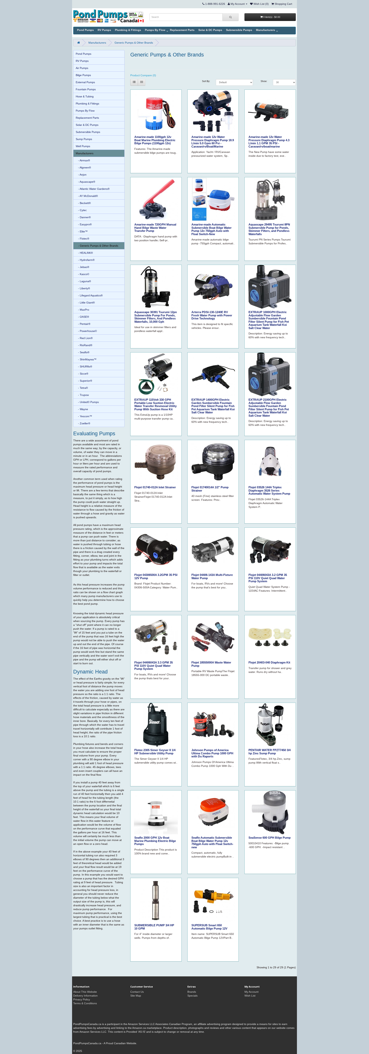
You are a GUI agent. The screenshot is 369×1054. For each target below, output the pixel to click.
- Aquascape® (85, 181)
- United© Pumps (87, 402)
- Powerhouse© (86, 331)
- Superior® (84, 380)
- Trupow (82, 394)
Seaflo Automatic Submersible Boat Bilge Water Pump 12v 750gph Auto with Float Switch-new (212, 842)
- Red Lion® (84, 338)
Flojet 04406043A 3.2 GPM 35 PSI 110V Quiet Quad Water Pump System (267, 578)
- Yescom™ (84, 416)
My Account (251, 991)
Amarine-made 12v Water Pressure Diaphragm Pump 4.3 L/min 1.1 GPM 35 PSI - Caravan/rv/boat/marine (268, 141)
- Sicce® (82, 373)
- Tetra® (82, 387)
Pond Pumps (85, 30)
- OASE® (82, 316)
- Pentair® (83, 323)
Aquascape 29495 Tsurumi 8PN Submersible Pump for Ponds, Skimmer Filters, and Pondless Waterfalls (269, 229)
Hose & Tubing (85, 96)
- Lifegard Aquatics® (89, 295)
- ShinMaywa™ (86, 359)
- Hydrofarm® (85, 259)
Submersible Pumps (239, 30)
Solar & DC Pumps (210, 30)
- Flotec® (82, 238)
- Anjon (81, 174)
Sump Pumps (84, 139)
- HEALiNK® (84, 252)
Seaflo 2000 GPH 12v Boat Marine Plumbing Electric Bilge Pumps (155, 841)
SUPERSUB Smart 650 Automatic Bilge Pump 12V (209, 927)
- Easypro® (84, 224)
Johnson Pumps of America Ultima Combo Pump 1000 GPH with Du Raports (212, 753)
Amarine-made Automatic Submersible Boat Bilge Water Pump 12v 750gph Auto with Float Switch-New (211, 229)
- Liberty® (83, 288)
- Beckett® (83, 203)
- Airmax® (83, 160)
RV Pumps (104, 30)
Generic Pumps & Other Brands (134, 42)
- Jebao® (82, 267)
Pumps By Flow (155, 30)
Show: (264, 81)
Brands (191, 991)
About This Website (85, 991)
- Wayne (82, 409)
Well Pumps (83, 146)
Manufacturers (265, 30)
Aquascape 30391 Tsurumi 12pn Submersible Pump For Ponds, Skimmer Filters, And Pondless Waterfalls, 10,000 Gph (155, 316)
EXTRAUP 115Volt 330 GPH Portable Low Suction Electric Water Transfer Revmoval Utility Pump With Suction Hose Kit (155, 404)
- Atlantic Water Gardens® (93, 188)
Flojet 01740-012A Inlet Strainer (155, 487)
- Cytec (81, 210)
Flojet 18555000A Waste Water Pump (211, 664)
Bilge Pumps (83, 75)
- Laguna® (83, 281)
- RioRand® (84, 345)
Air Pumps (82, 68)
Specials (192, 995)
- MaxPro (82, 309)
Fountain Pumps (86, 89)
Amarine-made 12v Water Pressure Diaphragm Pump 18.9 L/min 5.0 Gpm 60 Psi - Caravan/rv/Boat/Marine (212, 141)
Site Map (135, 995)
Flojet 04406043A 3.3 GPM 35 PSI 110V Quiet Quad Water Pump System (153, 665)
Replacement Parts (182, 30)
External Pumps (85, 82)
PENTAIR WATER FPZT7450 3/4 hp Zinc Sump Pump (269, 751)
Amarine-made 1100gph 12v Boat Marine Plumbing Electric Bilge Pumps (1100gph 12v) (154, 140)
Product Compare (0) (143, 75)
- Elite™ (82, 231)
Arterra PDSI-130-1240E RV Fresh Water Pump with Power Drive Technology (211, 315)
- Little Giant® (85, 302)
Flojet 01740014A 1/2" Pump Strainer (210, 489)
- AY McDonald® (87, 195)
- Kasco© (82, 274)
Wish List (249, 995)
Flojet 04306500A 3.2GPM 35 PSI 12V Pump (155, 576)
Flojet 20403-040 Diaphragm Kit (269, 662)
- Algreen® (83, 167)
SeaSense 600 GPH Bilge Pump (269, 837)
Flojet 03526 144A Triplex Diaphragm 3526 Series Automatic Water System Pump (269, 490)
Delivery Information (85, 995)
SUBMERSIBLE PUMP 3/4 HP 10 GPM (154, 927)
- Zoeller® (83, 423)
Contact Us (137, 991)
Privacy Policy (81, 999)
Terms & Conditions (85, 1003)
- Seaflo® (82, 352)
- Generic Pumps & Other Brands (97, 245)
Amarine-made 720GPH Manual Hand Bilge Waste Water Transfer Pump (155, 227)
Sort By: (206, 81)
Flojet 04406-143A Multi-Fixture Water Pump (212, 576)
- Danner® (83, 217)
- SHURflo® (84, 366)
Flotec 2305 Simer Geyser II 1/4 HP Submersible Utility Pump (154, 751)
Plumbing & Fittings (128, 30)
